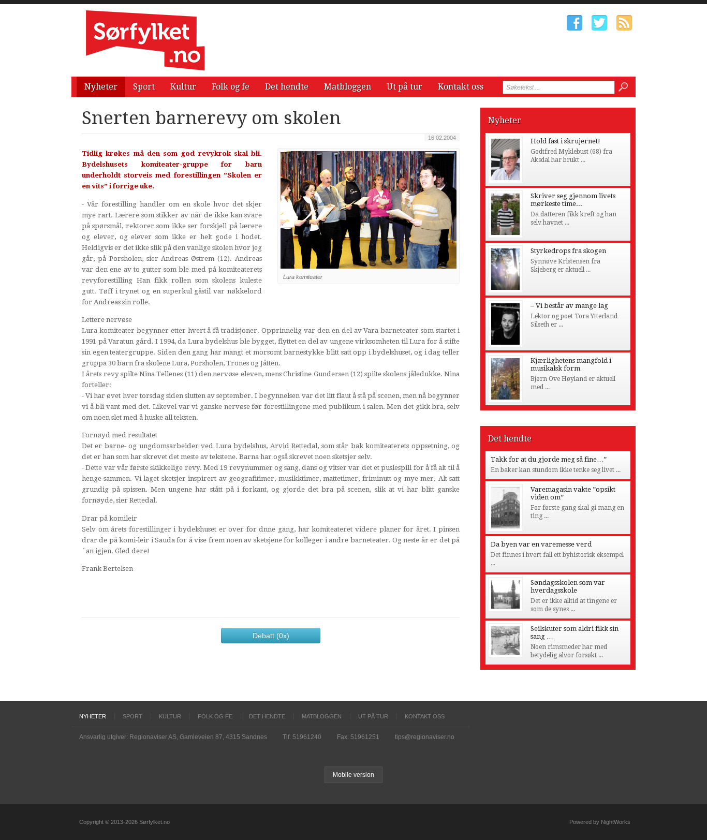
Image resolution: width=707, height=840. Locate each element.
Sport (144, 87)
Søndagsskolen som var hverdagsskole (568, 586)
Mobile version (353, 774)
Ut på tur (404, 87)
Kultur (183, 87)
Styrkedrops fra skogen (568, 251)
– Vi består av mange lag (569, 306)
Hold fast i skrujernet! (565, 141)
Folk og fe (230, 87)
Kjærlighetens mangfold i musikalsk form (571, 364)
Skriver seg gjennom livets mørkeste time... (573, 200)
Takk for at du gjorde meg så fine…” (549, 459)
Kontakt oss (460, 87)
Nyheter (100, 87)
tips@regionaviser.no (424, 737)
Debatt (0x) (271, 635)
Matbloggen (347, 87)
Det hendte (286, 87)
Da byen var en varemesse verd (541, 544)
